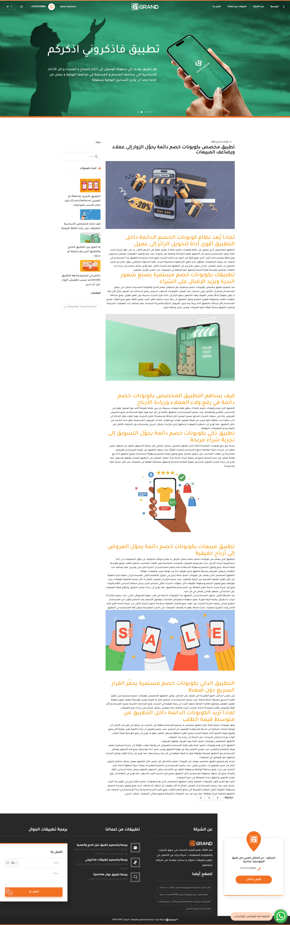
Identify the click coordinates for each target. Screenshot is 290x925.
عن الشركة (203, 830)
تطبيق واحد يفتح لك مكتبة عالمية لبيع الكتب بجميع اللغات (184, 902)
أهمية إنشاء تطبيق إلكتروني (198, 909)
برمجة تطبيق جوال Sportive (110, 874)
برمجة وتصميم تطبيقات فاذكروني (106, 860)
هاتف (56, 863)
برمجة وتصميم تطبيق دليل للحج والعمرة (102, 845)
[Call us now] (51, 6)
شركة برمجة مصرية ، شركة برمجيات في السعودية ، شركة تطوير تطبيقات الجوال (80, 307)
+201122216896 (38, 7)
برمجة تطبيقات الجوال (48, 830)
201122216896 (248, 868)
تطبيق (184, 446)
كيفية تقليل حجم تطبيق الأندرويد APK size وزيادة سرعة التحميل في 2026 (184, 896)
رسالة (56, 873)
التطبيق (231, 250)
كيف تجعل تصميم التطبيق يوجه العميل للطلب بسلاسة (185, 888)
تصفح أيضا (202, 874)
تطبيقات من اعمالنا (122, 830)
